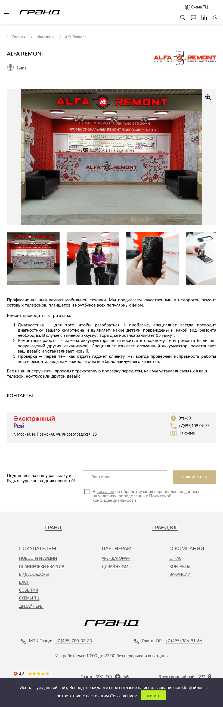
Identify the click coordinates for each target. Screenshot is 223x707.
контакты (179, 567)
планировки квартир (41, 567)
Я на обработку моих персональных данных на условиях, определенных (145, 496)
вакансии (180, 575)
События (28, 590)
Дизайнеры (31, 606)
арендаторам (116, 559)
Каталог (6, 12)
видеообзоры (34, 575)
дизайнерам (115, 567)
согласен (105, 491)
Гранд (53, 527)
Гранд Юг (165, 527)
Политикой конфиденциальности (131, 498)
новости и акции (38, 559)
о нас (175, 559)
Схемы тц (29, 598)
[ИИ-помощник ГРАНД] (190, 17)
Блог (24, 582)
